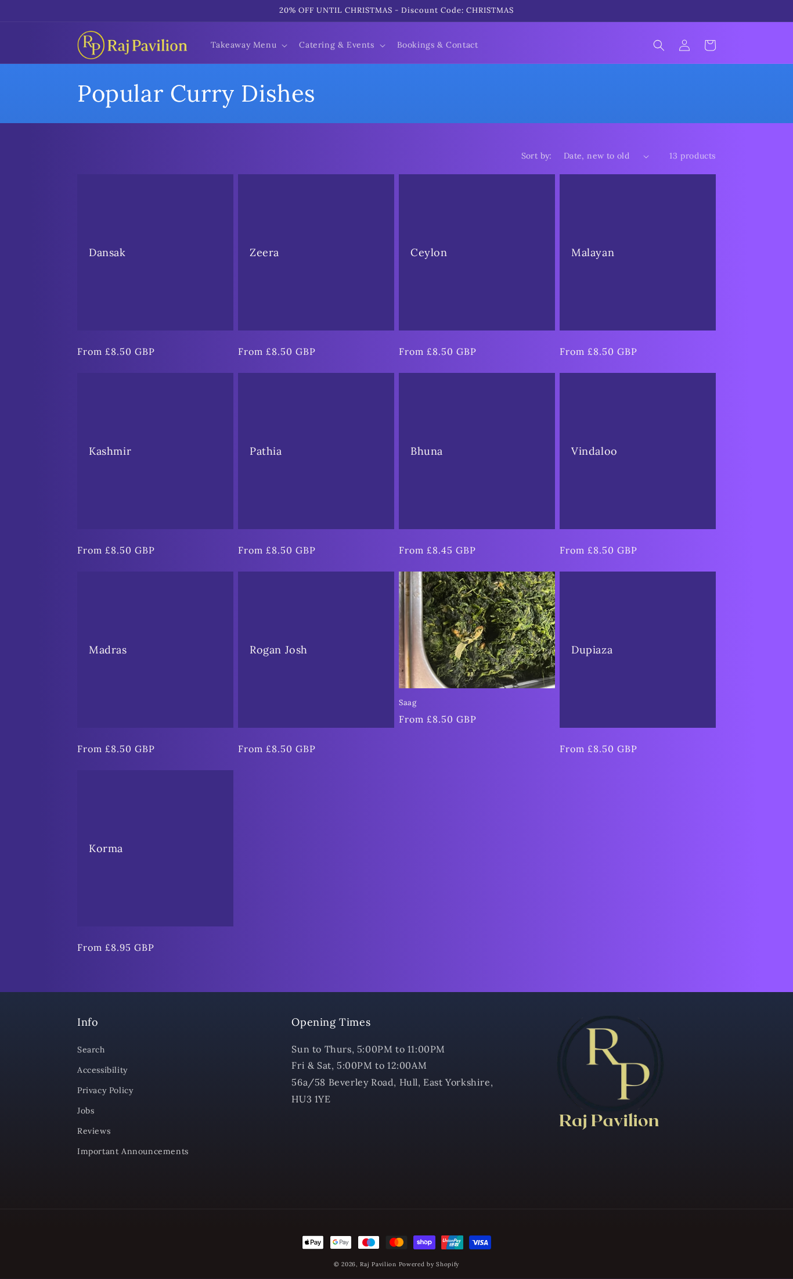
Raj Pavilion (378, 1264)
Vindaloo (594, 451)
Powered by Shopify (429, 1264)
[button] (248, 45)
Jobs (85, 1110)
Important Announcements (133, 1151)
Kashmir (110, 451)
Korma (106, 848)
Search (91, 1049)
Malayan (592, 252)
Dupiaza (591, 649)
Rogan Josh (279, 649)
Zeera (264, 252)
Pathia (266, 451)
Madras (108, 649)
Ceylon (429, 252)
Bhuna (426, 451)
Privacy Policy (105, 1090)
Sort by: (536, 155)
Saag (407, 702)
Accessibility (102, 1070)
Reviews (93, 1131)
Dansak (107, 252)
